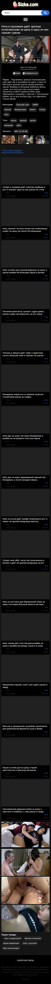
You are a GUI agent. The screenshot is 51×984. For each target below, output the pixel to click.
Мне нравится (13, 68)
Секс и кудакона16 (12, 938)
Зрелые (7, 109)
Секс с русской (30, 943)
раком (33, 120)
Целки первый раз (11, 943)
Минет (33, 109)
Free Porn (25, 979)
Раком (42, 109)
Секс (6, 114)
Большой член (23, 105)
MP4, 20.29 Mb (21, 131)
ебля (19, 125)
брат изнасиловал (11, 948)
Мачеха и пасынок (33, 938)
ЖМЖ (35, 105)
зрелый (23, 120)
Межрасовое (20, 109)
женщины (8, 125)
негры (13, 120)
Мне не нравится (17, 68)
